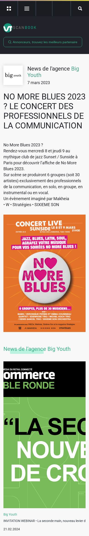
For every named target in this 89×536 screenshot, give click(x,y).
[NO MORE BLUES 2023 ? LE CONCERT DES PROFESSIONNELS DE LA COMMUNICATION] (44, 273)
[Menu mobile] (9, 8)
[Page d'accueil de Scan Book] (44, 27)
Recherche (80, 8)
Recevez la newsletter (61, 8)
